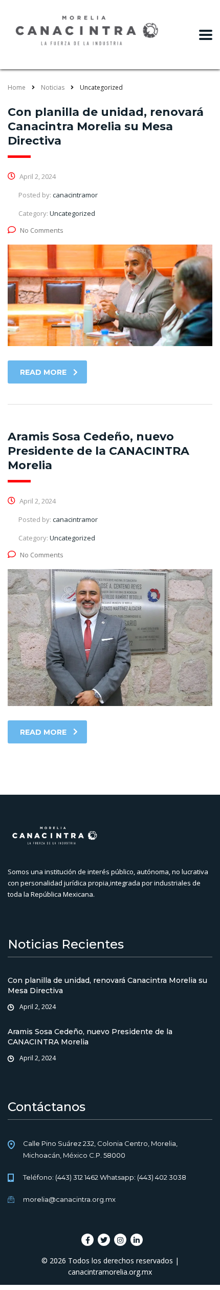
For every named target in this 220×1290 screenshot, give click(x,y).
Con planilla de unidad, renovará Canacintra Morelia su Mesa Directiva (107, 985)
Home (17, 87)
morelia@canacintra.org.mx (69, 1199)
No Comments (41, 230)
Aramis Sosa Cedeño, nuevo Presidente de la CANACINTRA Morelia (90, 1036)
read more (43, 372)
